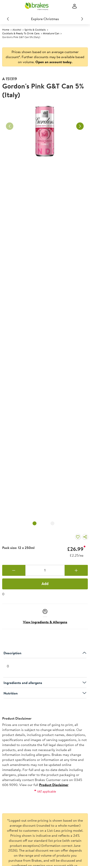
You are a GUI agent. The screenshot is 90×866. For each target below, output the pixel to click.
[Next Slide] (82, 19)
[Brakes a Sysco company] (36, 6)
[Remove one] (13, 570)
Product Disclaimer (53, 784)
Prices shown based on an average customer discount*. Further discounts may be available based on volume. (45, 56)
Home (5, 29)
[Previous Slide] (7, 19)
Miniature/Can (51, 33)
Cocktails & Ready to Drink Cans (21, 33)
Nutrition (10, 693)
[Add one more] (76, 570)
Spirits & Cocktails (35, 29)
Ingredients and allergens (22, 682)
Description (12, 653)
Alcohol (16, 29)
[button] (45, 611)
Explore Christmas (45, 18)
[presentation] (45, 668)
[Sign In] (74, 6)
